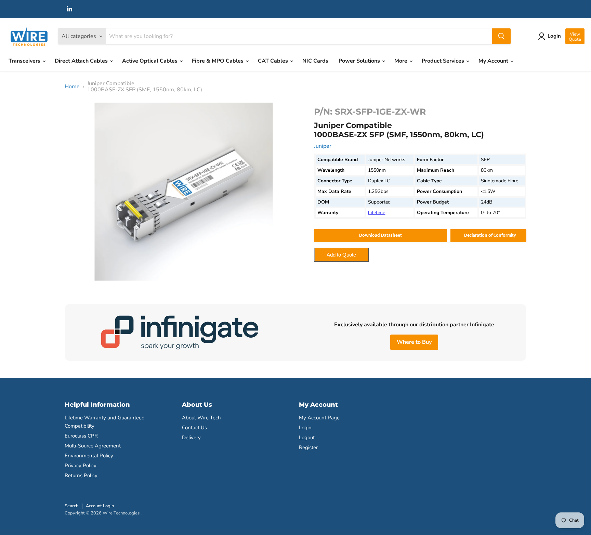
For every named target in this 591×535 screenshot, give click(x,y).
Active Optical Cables (150, 61)
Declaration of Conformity (490, 235)
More (401, 61)
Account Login (100, 506)
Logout (307, 437)
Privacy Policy (80, 465)
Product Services (443, 61)
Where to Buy (414, 342)
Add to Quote (341, 255)
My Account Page (319, 417)
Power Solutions (360, 61)
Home (72, 86)
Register (308, 447)
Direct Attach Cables (82, 61)
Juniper (322, 146)
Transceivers (25, 61)
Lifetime (376, 212)
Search (71, 506)
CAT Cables (273, 61)
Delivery (191, 437)
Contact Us (194, 427)
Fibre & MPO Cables (218, 61)
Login (305, 427)
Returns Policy (81, 475)
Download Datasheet (380, 235)
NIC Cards (315, 61)
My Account (494, 61)
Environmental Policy (89, 455)
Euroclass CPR (81, 435)
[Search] (501, 36)
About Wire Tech (201, 417)
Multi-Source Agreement (93, 445)
